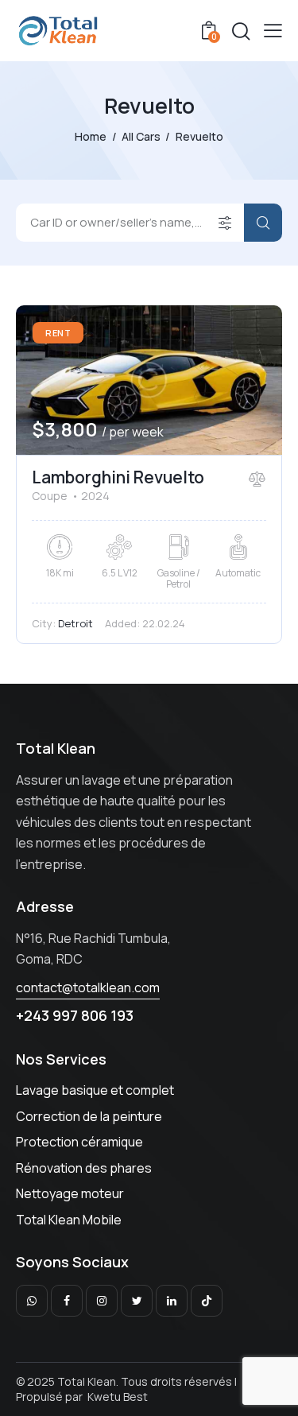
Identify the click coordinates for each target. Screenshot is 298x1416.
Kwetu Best (117, 1396)
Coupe (50, 495)
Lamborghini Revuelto (118, 477)
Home (90, 136)
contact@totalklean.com (88, 987)
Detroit (75, 623)
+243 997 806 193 (75, 1015)
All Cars (141, 136)
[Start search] (263, 223)
